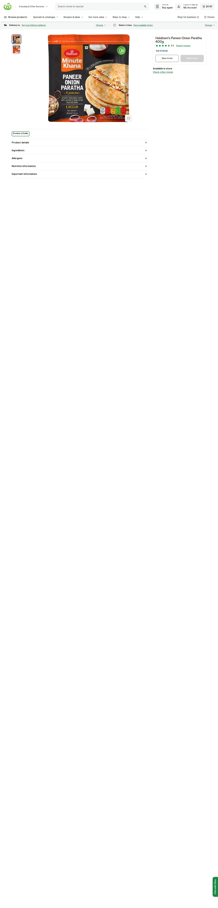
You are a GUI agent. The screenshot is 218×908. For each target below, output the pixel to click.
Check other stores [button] (163, 72)
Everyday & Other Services (31, 6)
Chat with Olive (215, 886)
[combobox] (102, 6)
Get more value (96, 17)
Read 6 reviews (183, 45)
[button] (16, 39)
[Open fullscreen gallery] (128, 118)
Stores (210, 17)
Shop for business (186, 17)
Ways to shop (120, 17)
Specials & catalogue (44, 17)
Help (137, 17)
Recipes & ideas (71, 17)
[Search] (145, 6)
